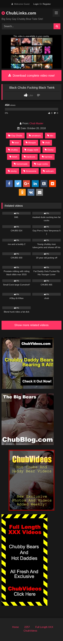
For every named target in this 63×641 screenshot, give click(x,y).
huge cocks (42, 164)
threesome (31, 171)
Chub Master (36, 123)
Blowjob (32, 142)
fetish (14, 156)
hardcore (30, 156)
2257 (27, 627)
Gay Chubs (16, 135)
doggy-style (32, 149)
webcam (50, 171)
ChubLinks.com (20, 13)
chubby (14, 149)
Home (15, 627)
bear (17, 142)
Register (47, 4)
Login (36, 4)
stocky (14, 171)
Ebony (50, 149)
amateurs (36, 135)
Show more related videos (31, 325)
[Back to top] (53, 632)
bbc (51, 135)
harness (48, 156)
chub (47, 142)
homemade (22, 164)
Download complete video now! (33, 75)
